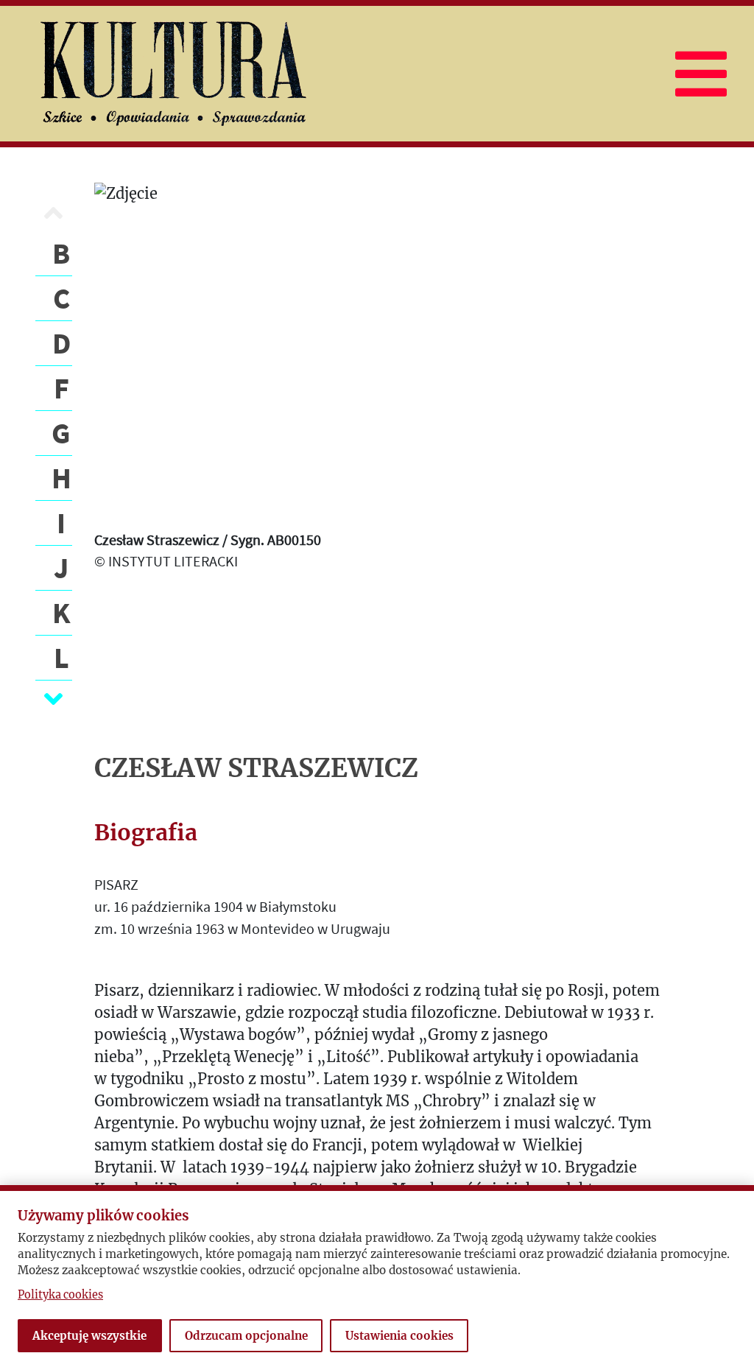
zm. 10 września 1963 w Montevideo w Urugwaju (242, 928)
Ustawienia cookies (399, 1336)
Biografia (145, 832)
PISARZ (116, 884)
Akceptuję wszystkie (89, 1336)
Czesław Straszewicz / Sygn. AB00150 (207, 539)
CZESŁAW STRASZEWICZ (256, 768)
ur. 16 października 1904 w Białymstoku (215, 906)
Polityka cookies (60, 1294)
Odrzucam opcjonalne (246, 1336)
